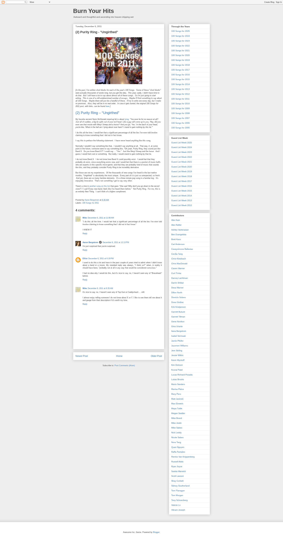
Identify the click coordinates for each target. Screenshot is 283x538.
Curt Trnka (176, 273)
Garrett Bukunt (178, 312)
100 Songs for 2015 (180, 79)
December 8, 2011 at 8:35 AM (100, 288)
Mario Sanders (178, 384)
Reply (85, 233)
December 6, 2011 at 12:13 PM (116, 242)
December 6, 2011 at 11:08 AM (101, 218)
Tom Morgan (177, 495)
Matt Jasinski (177, 399)
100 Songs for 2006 (180, 123)
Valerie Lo (176, 505)
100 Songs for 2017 (180, 70)
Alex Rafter (176, 225)
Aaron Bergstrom (90, 242)
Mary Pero (176, 394)
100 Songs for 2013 (180, 89)
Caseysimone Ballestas (182, 249)
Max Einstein (177, 403)
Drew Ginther (177, 302)
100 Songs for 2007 (180, 118)
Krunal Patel (177, 370)
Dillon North (176, 292)
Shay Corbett (177, 481)
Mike (85, 218)
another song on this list (99, 186)
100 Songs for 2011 (90, 203)
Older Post (156, 356)
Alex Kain (175, 220)
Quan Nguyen (177, 447)
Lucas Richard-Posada (181, 374)
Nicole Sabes (177, 437)
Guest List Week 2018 (181, 176)
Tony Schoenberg (179, 500)
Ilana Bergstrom (178, 331)
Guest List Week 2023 (181, 152)
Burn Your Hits (93, 11)
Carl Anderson (178, 244)
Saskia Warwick (178, 471)
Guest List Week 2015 (181, 191)
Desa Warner (177, 287)
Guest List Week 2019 (181, 171)
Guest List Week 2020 (181, 167)
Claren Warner (178, 268)
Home (119, 356)
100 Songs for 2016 (180, 74)
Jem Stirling (176, 350)
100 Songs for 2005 (180, 128)
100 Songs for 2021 (180, 50)
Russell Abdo (177, 461)
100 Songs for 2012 (180, 94)
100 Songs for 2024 (180, 36)
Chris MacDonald (179, 263)
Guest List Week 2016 (181, 186)
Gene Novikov (177, 321)
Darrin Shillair (177, 283)
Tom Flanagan (178, 490)
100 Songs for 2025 (180, 31)
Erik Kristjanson (178, 307)
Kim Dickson (177, 365)
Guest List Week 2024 (181, 147)
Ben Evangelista (178, 234)
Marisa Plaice (177, 389)
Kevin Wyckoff (177, 360)
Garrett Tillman (178, 316)
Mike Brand (176, 418)
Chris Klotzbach (178, 258)
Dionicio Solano (178, 297)
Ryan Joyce (176, 466)
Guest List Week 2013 (181, 200)
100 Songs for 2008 (180, 113)
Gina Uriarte (177, 326)
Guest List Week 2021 (181, 162)
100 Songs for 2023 (180, 41)
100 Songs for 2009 (180, 108)
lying (127, 119)
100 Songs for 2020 (180, 55)
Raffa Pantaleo (178, 452)
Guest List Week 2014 (181, 195)
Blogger (156, 532)
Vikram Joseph (178, 510)
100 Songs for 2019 (180, 60)
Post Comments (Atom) (125, 365)
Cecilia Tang (177, 254)
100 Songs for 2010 (180, 103)
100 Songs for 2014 (180, 84)
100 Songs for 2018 (180, 65)
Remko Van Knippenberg (183, 457)
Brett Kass (176, 239)
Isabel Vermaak (178, 336)
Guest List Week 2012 (181, 205)
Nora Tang (176, 442)
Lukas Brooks (177, 379)
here (107, 106)
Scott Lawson (177, 476)
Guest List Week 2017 (181, 181)
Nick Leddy (176, 432)
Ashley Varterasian (180, 230)
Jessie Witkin (177, 355)
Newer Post (81, 356)
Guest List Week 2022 (181, 157)
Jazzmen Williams (179, 345)
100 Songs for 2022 (180, 45)
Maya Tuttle (176, 408)
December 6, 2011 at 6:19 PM (101, 258)
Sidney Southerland (180, 486)
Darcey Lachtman (179, 278)
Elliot (85, 258)
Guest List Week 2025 (181, 142)
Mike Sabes (176, 428)
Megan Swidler (178, 413)
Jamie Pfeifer (177, 341)
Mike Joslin (176, 423)
